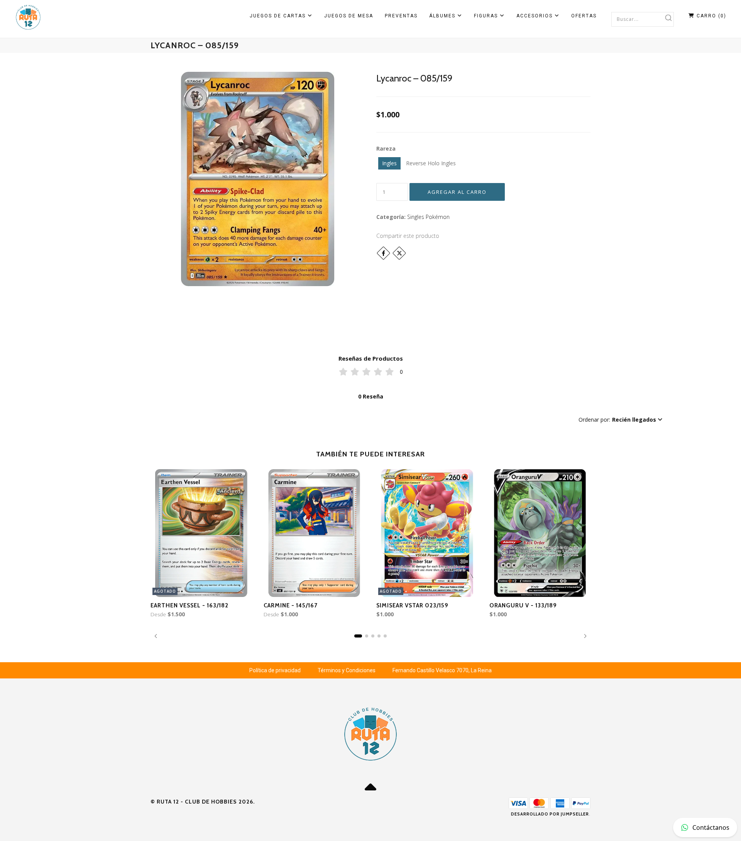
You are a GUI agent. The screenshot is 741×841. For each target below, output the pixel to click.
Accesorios (535, 16)
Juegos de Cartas (279, 16)
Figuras (487, 16)
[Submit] (668, 17)
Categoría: (391, 216)
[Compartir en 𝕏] (399, 253)
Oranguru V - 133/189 (523, 605)
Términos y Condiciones (347, 670)
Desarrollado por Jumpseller (550, 814)
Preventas (401, 16)
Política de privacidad (275, 670)
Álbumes (443, 16)
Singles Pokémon (428, 216)
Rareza (386, 148)
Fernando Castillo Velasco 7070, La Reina (442, 670)
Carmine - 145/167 (291, 605)
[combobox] (642, 19)
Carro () (710, 16)
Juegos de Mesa (348, 16)
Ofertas (584, 16)
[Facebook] (383, 253)
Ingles (389, 163)
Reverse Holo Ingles (431, 163)
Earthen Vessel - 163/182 (189, 605)
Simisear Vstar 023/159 (412, 605)
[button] (620, 419)
